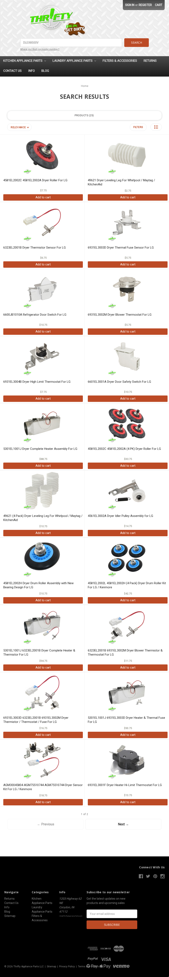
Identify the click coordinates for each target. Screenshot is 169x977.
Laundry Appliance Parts (73, 61)
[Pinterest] (155, 876)
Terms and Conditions (90, 966)
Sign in (129, 5)
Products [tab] (84, 115)
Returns (150, 61)
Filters (138, 127)
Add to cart (43, 197)
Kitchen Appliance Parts (23, 61)
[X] (148, 876)
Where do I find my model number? (39, 49)
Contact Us (12, 71)
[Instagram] (162, 876)
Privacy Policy (67, 966)
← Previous (45, 824)
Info (31, 71)
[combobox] (71, 42)
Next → (123, 824)
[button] (156, 127)
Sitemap (9, 916)
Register (145, 5)
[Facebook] (141, 876)
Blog (45, 71)
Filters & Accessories (120, 61)
